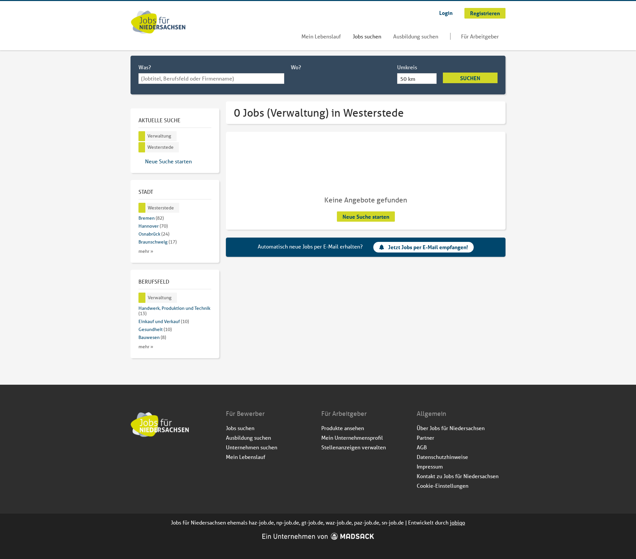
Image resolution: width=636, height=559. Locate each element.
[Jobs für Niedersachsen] (158, 23)
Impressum (430, 466)
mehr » (145, 251)
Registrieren (485, 13)
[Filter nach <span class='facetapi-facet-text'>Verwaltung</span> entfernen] (141, 136)
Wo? (296, 67)
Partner (425, 437)
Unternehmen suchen (251, 447)
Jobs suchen (367, 36)
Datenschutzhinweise (442, 456)
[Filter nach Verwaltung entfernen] (142, 298)
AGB (422, 447)
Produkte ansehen (342, 427)
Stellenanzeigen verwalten (353, 447)
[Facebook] (136, 455)
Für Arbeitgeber (480, 36)
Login (445, 12)
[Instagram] (147, 455)
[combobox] (211, 78)
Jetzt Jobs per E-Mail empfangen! (428, 247)
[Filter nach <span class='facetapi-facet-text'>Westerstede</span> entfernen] (141, 147)
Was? (144, 67)
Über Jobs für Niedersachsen (451, 427)
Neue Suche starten (366, 216)
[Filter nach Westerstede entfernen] (142, 208)
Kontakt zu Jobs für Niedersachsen (458, 476)
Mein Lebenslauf (321, 36)
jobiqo (457, 522)
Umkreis (407, 67)
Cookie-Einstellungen (442, 485)
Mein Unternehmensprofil (352, 437)
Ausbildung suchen (415, 36)
